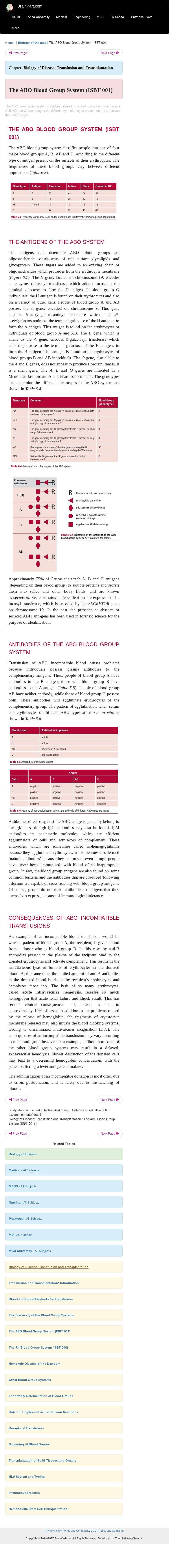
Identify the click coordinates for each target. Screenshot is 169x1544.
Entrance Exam (141, 17)
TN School (117, 17)
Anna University (39, 17)
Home (9, 42)
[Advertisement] (146, 106)
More (15, 28)
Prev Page (19, 53)
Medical (61, 17)
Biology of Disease (32, 42)
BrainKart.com (29, 6)
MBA (100, 17)
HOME (16, 17)
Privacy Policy (53, 1530)
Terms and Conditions (76, 1530)
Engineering (81, 17)
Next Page (108, 53)
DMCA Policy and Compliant (107, 1530)
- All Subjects (24, 1170)
